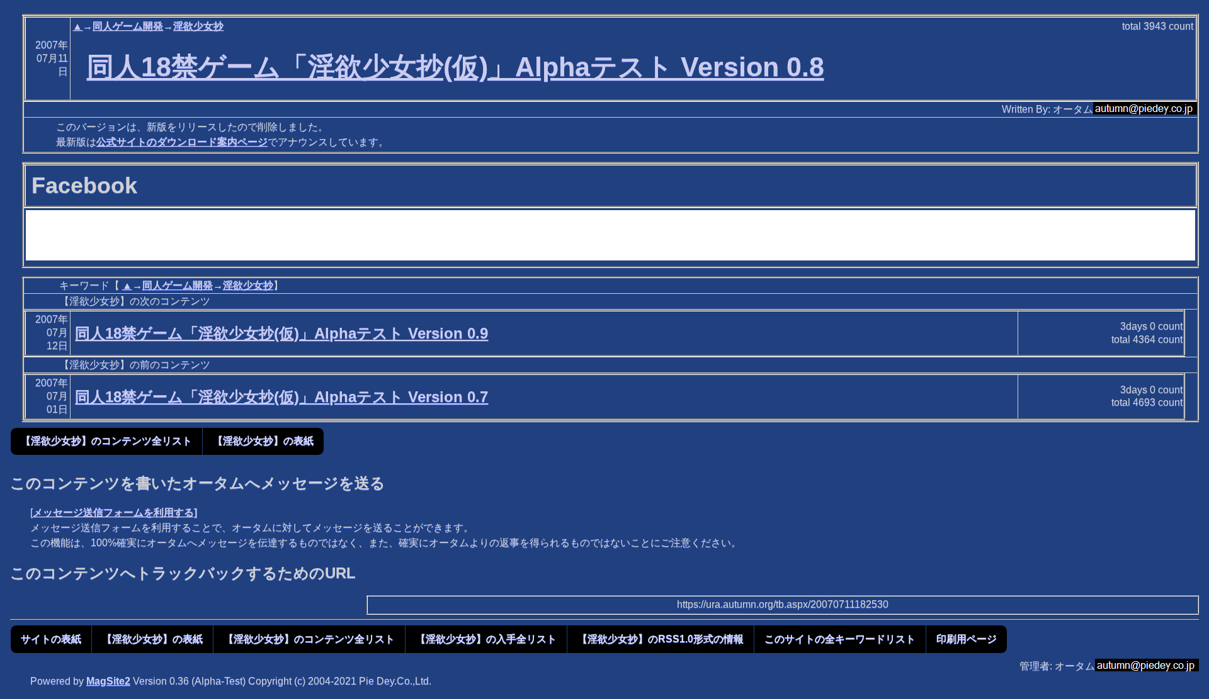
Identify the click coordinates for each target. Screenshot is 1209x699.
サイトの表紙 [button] (51, 639)
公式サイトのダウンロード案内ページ (182, 142)
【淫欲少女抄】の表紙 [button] (263, 440)
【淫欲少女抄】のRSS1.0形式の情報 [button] (660, 639)
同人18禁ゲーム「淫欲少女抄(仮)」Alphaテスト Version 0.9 (281, 333)
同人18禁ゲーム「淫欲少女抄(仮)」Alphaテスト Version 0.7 (281, 396)
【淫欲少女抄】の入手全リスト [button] (486, 639)
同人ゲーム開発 (128, 26)
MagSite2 (108, 681)
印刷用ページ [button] (966, 639)
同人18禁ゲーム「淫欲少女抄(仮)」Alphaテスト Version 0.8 (455, 67)
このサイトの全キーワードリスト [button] (840, 639)
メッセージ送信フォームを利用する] (115, 512)
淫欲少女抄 (198, 26)
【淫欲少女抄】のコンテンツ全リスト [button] (106, 440)
